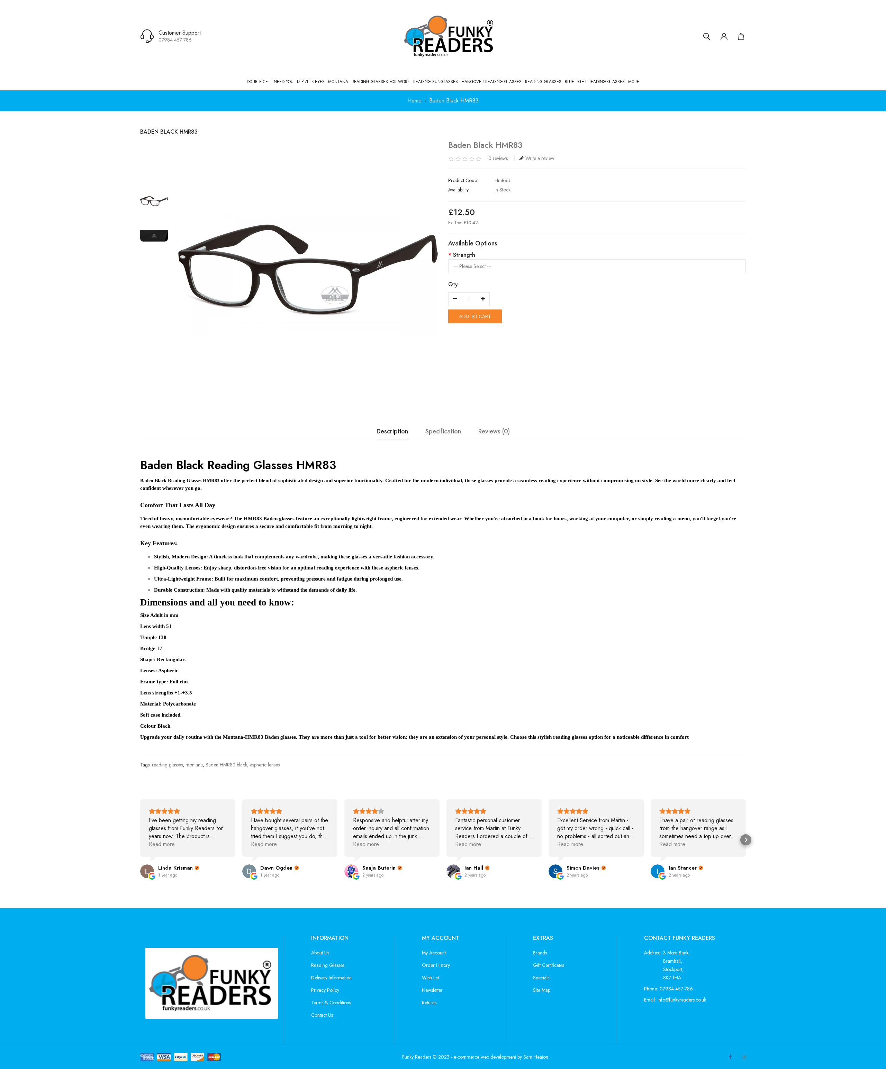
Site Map (541, 990)
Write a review (539, 158)
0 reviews (498, 158)
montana (194, 764)
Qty (453, 284)
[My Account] (724, 36)
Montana (338, 82)
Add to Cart (475, 316)
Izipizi (302, 82)
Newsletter (432, 990)
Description (392, 432)
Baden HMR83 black (226, 764)
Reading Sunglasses (435, 82)
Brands (540, 952)
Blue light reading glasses (595, 82)
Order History (436, 965)
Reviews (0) (494, 432)
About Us (320, 952)
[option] (154, 201)
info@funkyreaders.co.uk (682, 999)
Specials (541, 977)
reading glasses (167, 764)
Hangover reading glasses (491, 82)
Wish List (430, 977)
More (633, 82)
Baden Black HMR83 (454, 101)
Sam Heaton (535, 1056)
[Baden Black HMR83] (154, 201)
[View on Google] (147, 871)
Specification (443, 432)
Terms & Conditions (331, 1002)
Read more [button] (162, 844)
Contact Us (322, 1015)
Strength (464, 255)
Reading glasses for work (381, 82)
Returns (429, 1002)
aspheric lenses (265, 764)
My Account (434, 952)
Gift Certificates (548, 965)
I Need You (282, 82)
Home (414, 101)
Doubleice (257, 82)
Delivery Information (331, 977)
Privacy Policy (325, 990)
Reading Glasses (543, 82)
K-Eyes (318, 82)
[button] (140, 839)
